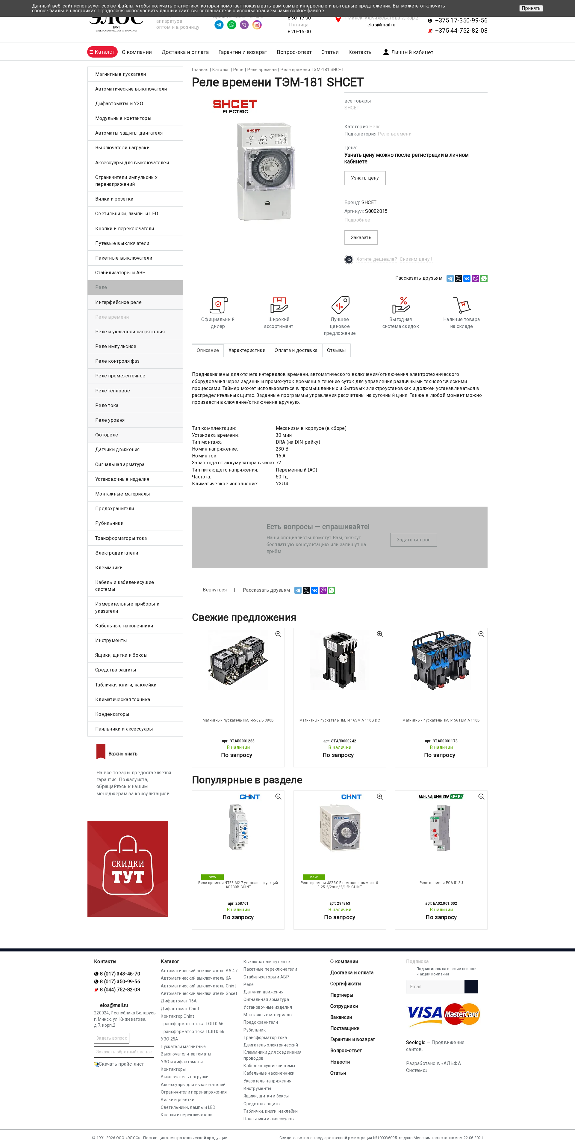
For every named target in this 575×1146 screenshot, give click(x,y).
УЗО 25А (169, 1039)
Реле (375, 126)
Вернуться (214, 590)
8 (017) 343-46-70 (120, 974)
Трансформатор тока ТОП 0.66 (192, 1023)
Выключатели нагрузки (122, 147)
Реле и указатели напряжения (130, 332)
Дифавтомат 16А (179, 1001)
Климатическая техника (122, 699)
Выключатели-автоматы (186, 1054)
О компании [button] (137, 52)
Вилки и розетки (114, 199)
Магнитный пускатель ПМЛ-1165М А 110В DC (339, 720)
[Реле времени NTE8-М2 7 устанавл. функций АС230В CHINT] (238, 823)
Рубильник (254, 1030)
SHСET (352, 108)
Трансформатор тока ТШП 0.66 (192, 1031)
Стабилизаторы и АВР (120, 272)
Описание (208, 350)
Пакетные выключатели (123, 258)
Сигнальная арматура (120, 464)
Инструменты (111, 640)
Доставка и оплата (185, 52)
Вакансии (341, 1017)
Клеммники (109, 567)
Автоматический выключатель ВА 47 (199, 970)
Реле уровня (110, 420)
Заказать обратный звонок (124, 1051)
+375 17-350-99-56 (461, 20)
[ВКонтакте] (466, 278)
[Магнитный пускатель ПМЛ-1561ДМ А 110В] (441, 660)
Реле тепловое (112, 391)
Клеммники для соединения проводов (272, 1055)
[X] (458, 278)
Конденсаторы (112, 714)
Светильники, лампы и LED (126, 213)
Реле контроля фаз (117, 361)
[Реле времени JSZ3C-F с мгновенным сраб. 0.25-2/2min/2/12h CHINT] (340, 823)
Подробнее (357, 220)
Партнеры (341, 995)
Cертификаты (345, 984)
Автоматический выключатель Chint (198, 986)
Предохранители (114, 508)
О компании (344, 961)
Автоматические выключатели (131, 89)
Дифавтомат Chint (180, 1008)
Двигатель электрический (270, 1045)
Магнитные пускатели (120, 74)
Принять (531, 8)
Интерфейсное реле (118, 302)
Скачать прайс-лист (121, 1064)
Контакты (360, 52)
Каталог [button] (105, 52)
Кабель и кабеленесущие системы (124, 585)
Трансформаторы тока (121, 538)
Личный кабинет (412, 52)
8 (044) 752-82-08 (120, 990)
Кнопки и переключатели (124, 228)
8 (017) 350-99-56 (120, 981)
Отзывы (336, 350)
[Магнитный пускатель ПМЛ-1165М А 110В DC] (340, 660)
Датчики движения (117, 449)
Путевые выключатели (122, 243)
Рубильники (109, 523)
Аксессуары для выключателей (132, 162)
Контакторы (173, 1069)
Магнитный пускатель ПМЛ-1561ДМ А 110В (441, 720)
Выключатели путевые (266, 961)
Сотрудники (344, 1006)
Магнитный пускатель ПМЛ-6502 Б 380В (238, 720)
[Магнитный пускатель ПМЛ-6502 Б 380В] (238, 660)
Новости (340, 1062)
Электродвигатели (116, 553)
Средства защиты (116, 670)
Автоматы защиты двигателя (129, 133)
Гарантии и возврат (242, 52)
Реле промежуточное (120, 376)
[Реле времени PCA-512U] (441, 823)
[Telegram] (450, 278)
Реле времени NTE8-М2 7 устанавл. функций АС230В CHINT (238, 885)
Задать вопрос (414, 540)
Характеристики (247, 350)
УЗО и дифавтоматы (182, 1061)
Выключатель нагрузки (184, 1076)
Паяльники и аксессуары (124, 729)
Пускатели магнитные (183, 1046)
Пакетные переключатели (270, 969)
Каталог (170, 961)
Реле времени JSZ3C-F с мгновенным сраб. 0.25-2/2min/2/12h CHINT (340, 885)
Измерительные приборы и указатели (127, 607)
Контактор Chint (177, 1016)
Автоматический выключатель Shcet (199, 993)
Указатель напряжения (267, 1081)
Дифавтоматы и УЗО (119, 103)
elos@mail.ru (381, 25)
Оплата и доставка (296, 350)
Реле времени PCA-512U (441, 883)
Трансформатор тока (265, 1037)
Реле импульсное (116, 346)
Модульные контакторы (123, 118)
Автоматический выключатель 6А (196, 978)
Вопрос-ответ (294, 52)
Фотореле (106, 435)
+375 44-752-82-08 (461, 30)
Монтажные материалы (122, 494)
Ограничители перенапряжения (194, 1092)
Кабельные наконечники (124, 626)
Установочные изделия (122, 479)
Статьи (330, 52)
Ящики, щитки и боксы (121, 655)
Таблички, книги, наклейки (126, 685)
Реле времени (394, 134)
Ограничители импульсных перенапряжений (126, 180)
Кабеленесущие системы (269, 1065)
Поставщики (344, 1028)
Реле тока (107, 405)
